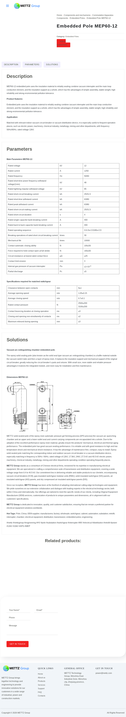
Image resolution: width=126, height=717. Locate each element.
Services (41, 685)
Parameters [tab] (32, 64)
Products (41, 681)
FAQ (40, 692)
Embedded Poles (77, 18)
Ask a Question (62, 43)
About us (41, 678)
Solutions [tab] (52, 64)
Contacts (41, 696)
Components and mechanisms (77, 15)
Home (59, 15)
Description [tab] (11, 64)
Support (41, 688)
